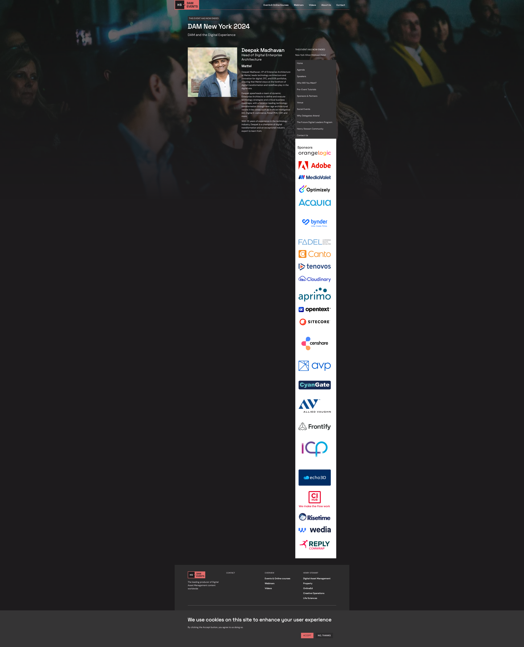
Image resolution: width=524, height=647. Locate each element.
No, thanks (324, 635)
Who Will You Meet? (306, 82)
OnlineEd (308, 588)
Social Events (303, 109)
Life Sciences (310, 598)
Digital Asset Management (317, 578)
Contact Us (302, 135)
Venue (300, 102)
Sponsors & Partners (307, 96)
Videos (312, 5)
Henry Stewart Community (310, 128)
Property (307, 583)
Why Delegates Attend (308, 115)
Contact (340, 5)
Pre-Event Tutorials (306, 89)
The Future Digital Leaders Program (314, 122)
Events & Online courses (277, 578)
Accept (307, 635)
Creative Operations (313, 593)
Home (300, 63)
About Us (326, 5)
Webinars (298, 5)
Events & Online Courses (276, 5)
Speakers (301, 76)
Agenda (301, 69)
